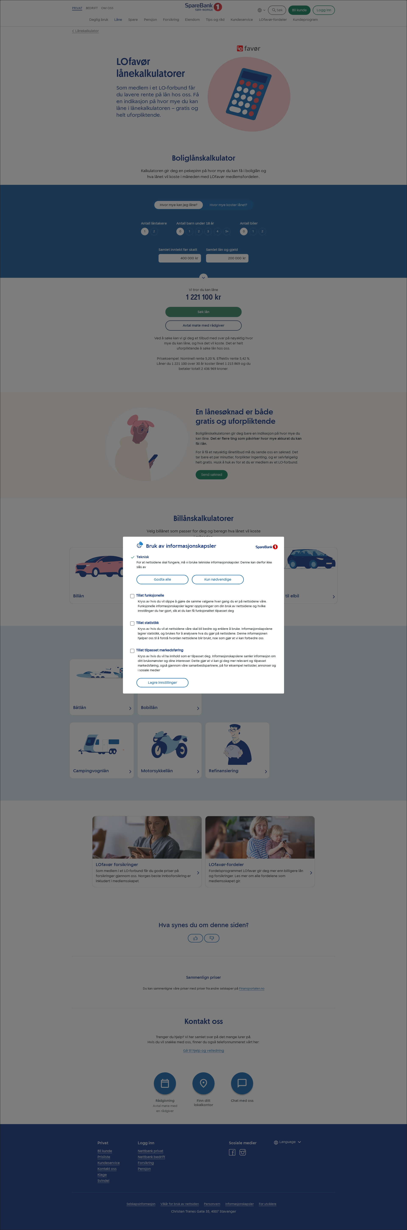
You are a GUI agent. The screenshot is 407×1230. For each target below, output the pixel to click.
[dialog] (203, 615)
